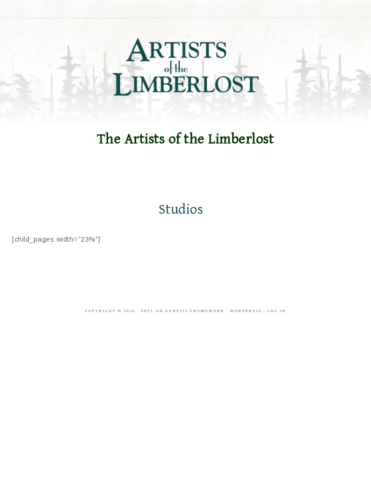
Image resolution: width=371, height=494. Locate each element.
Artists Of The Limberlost (185, 67)
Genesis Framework (195, 311)
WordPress (246, 311)
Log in (276, 311)
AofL (147, 311)
